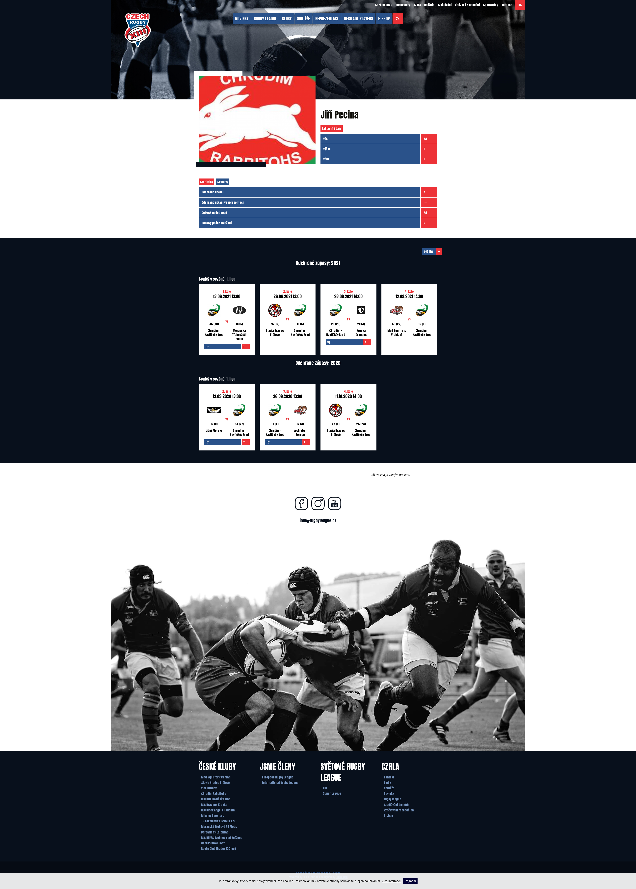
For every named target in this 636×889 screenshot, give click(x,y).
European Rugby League (277, 777)
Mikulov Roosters (212, 816)
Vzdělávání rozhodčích (399, 810)
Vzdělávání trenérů (396, 805)
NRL (325, 788)
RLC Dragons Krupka (214, 805)
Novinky (389, 794)
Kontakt (389, 777)
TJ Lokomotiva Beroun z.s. (218, 821)
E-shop (388, 816)
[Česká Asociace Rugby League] (137, 30)
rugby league (392, 799)
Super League (332, 793)
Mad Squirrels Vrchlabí (216, 777)
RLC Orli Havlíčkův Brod (215, 799)
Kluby (387, 783)
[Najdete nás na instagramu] (318, 503)
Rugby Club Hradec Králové (218, 849)
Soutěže (389, 788)
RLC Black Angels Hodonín (218, 810)
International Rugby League (280, 783)
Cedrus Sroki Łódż (213, 843)
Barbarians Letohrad (214, 832)
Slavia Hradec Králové (215, 783)
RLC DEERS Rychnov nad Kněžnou (221, 838)
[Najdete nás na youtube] (334, 503)
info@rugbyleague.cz (318, 520)
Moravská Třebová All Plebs (219, 827)
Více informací (391, 881)
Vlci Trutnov (209, 788)
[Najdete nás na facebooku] (301, 503)
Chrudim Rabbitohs (213, 794)
